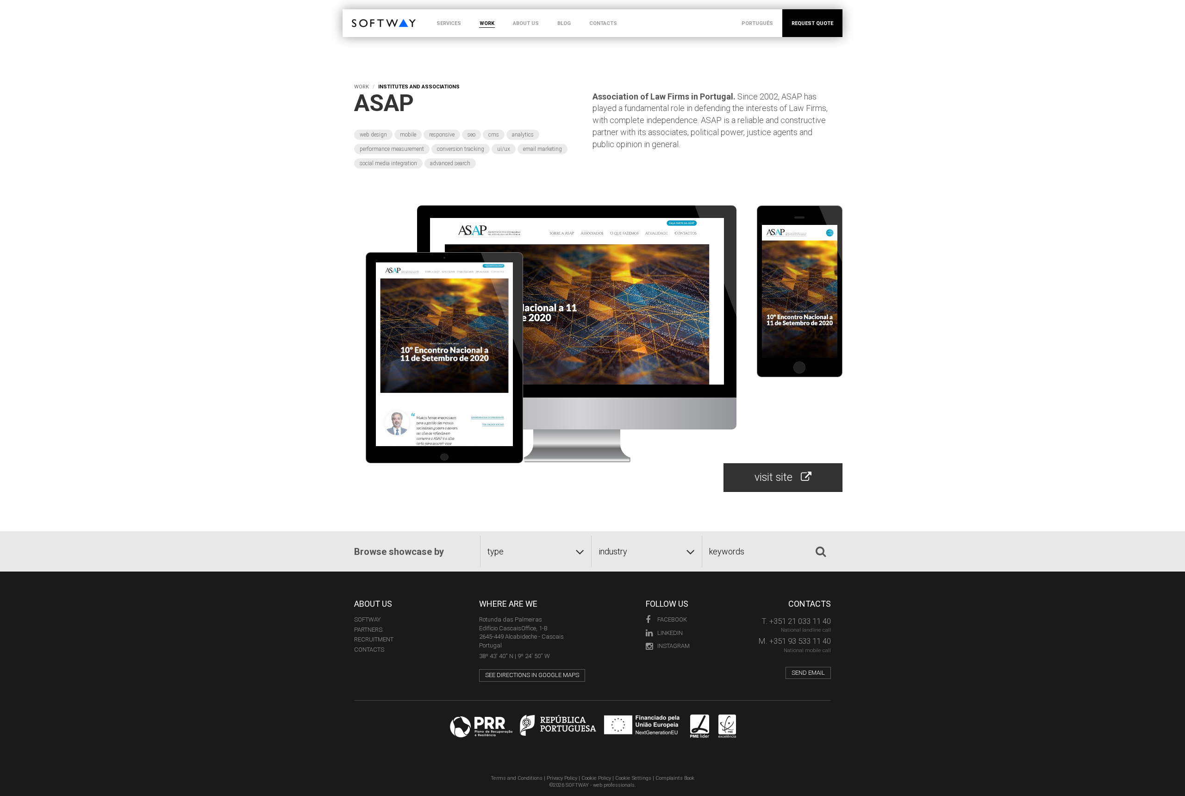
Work (361, 87)
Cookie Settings (633, 778)
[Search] (820, 551)
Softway (367, 619)
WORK (487, 23)
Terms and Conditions (517, 778)
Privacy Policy (562, 778)
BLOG (564, 23)
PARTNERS (368, 629)
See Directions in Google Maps (532, 675)
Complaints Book (674, 778)
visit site (778, 477)
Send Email (808, 672)
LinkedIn (670, 632)
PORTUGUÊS (757, 23)
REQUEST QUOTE (812, 23)
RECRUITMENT (373, 639)
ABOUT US (526, 23)
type (495, 551)
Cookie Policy (596, 778)
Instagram (673, 645)
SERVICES (449, 23)
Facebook (672, 619)
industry (613, 551)
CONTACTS (603, 23)
